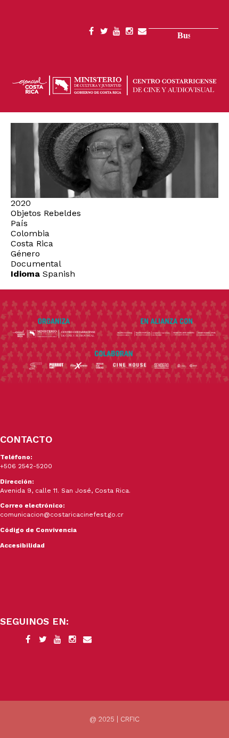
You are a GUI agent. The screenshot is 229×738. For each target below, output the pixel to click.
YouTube (116, 33)
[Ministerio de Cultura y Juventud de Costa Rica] (114, 84)
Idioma (25, 274)
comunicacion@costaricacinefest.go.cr (62, 514)
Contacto (142, 33)
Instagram (129, 33)
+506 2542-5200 (26, 466)
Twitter (103, 33)
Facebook (91, 33)
